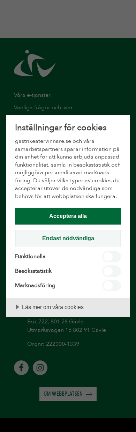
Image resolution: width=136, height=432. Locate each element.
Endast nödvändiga (68, 238)
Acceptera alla (68, 216)
